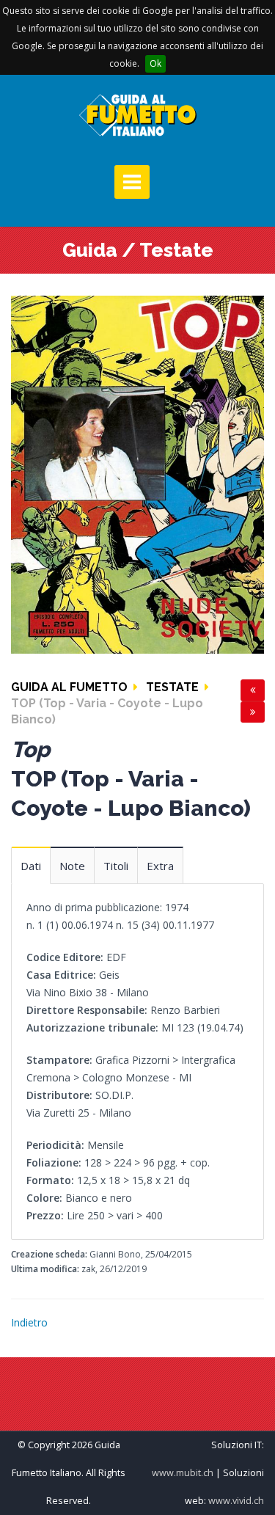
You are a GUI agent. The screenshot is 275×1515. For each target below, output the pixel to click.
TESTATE (172, 687)
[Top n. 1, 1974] (137, 474)
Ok (155, 63)
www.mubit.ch (182, 1473)
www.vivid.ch (236, 1500)
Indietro (29, 1322)
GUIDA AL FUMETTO (69, 687)
